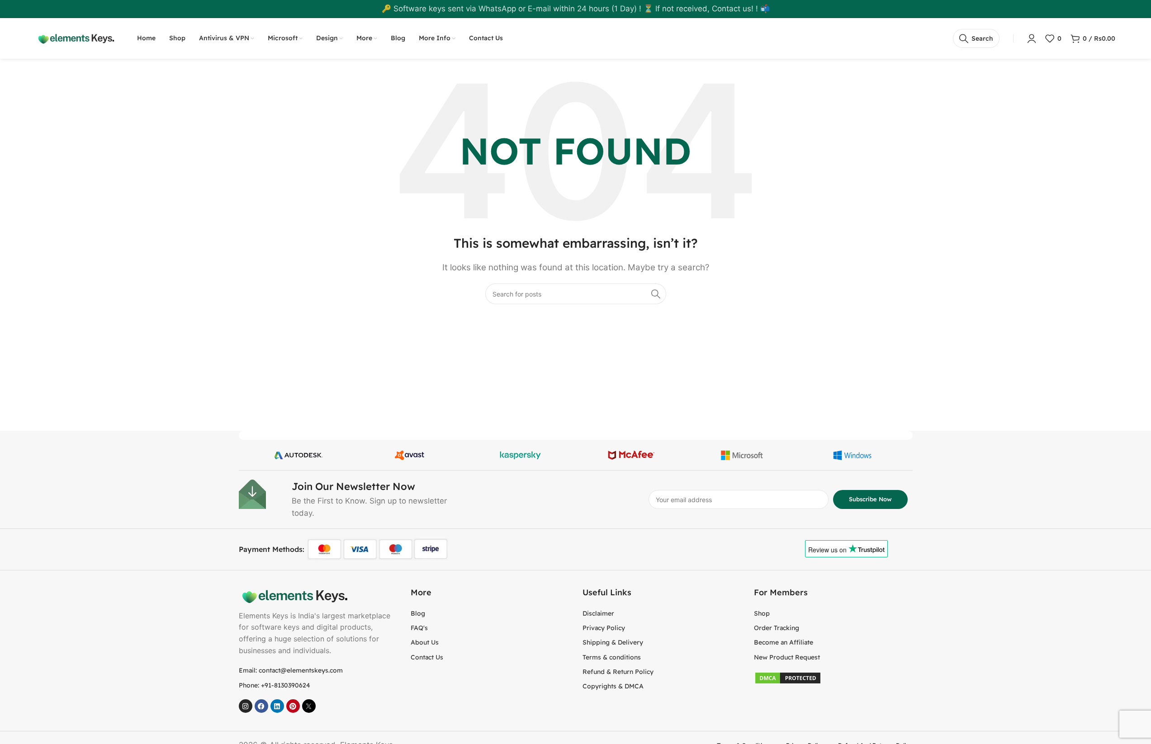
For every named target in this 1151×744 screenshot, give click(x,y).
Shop (762, 613)
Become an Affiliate (783, 642)
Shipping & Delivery (613, 642)
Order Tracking (776, 628)
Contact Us (427, 657)
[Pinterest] (293, 706)
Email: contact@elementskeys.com (291, 670)
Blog (418, 613)
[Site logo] (75, 37)
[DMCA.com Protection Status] (788, 677)
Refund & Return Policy (618, 672)
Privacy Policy (604, 628)
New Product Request (787, 657)
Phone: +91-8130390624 (274, 685)
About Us (425, 642)
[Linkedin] (277, 706)
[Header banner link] (575, 9)
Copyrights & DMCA (613, 686)
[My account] (1032, 38)
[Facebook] (261, 706)
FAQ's (419, 628)
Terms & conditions (612, 657)
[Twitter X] (309, 706)
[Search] (655, 293)
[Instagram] (245, 706)
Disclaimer (598, 613)
